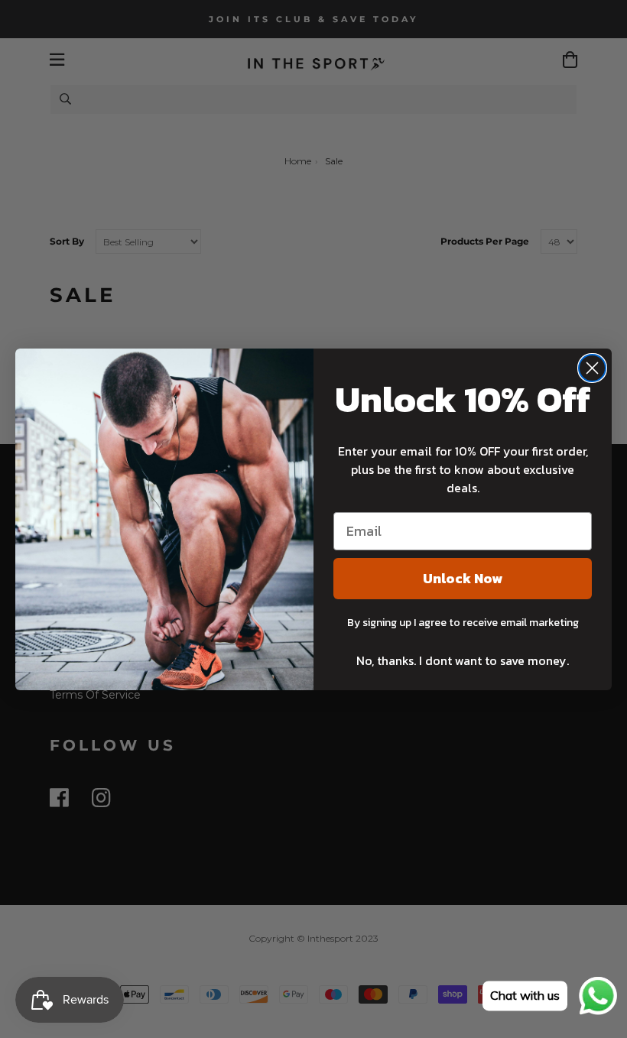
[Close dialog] (592, 368)
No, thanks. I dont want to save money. (462, 660)
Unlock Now (462, 578)
